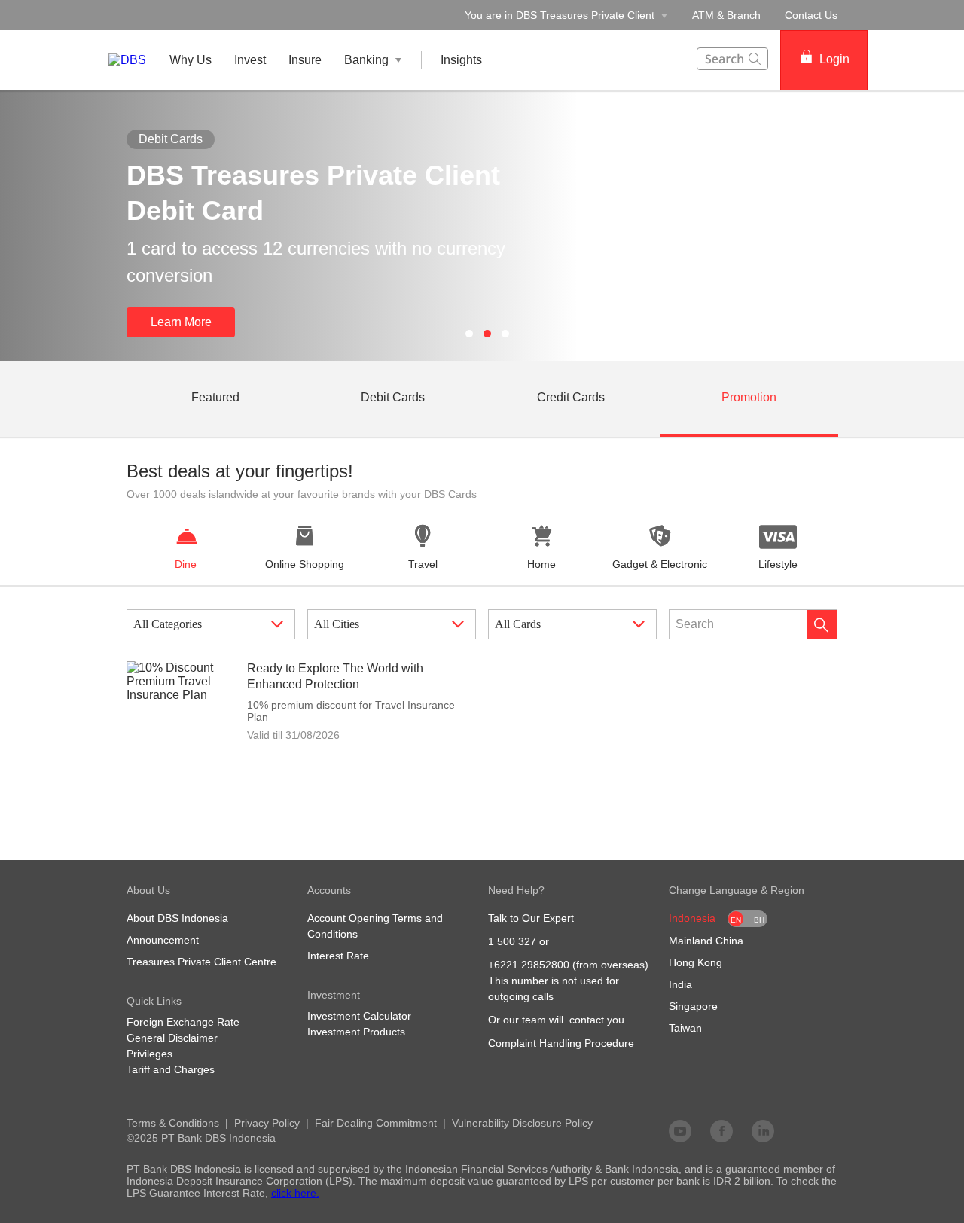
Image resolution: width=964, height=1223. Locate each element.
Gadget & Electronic (659, 564)
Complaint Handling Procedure (561, 1043)
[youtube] (680, 1130)
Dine (186, 564)
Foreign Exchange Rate (183, 1022)
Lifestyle (778, 564)
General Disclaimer (172, 1038)
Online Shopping (304, 564)
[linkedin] (763, 1130)
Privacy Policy (267, 1123)
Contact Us (811, 15)
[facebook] (721, 1130)
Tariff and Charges (171, 1069)
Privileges (149, 1054)
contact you (596, 1020)
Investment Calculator (359, 1016)
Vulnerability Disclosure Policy (522, 1123)
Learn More (181, 322)
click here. (295, 1193)
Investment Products (356, 1032)
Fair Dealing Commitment (376, 1123)
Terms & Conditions (173, 1123)
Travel (423, 564)
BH (759, 920)
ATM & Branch (726, 15)
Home (541, 564)
